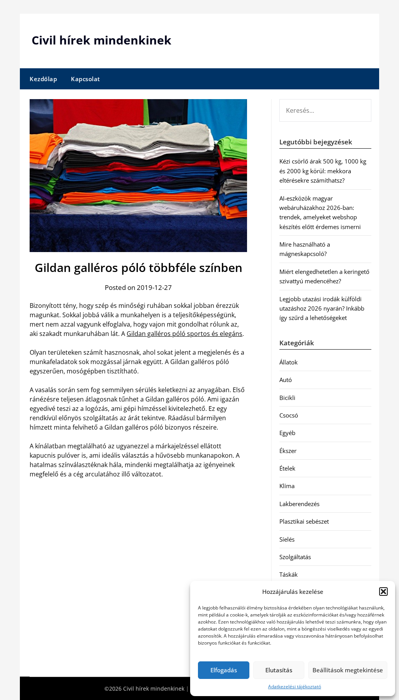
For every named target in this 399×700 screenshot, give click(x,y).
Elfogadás (223, 670)
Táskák (288, 574)
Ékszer (288, 451)
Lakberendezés (299, 504)
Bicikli (287, 398)
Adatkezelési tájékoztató (294, 686)
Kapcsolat (85, 79)
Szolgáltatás (295, 557)
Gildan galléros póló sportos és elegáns (184, 333)
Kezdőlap (43, 79)
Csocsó (288, 415)
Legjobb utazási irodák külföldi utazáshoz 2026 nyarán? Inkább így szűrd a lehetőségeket (321, 308)
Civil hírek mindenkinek (101, 40)
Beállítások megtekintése (347, 670)
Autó (285, 380)
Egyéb (287, 433)
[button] (383, 591)
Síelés (287, 539)
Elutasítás (278, 670)
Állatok (288, 362)
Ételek (287, 468)
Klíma (287, 486)
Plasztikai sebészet (304, 521)
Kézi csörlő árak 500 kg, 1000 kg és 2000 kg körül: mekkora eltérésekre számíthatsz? (322, 170)
